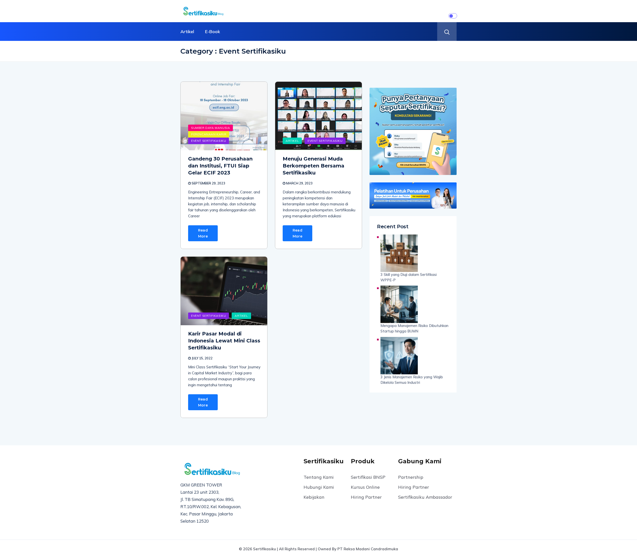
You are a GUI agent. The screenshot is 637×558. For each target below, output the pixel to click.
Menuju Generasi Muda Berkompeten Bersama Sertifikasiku (313, 166)
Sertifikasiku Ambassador (425, 497)
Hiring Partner (366, 497)
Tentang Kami (319, 477)
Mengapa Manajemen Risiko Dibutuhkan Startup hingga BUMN (414, 328)
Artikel (187, 31)
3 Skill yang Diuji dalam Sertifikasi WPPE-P (408, 277)
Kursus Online (365, 487)
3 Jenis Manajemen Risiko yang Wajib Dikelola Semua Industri (411, 380)
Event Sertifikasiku (208, 141)
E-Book (212, 31)
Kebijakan (314, 497)
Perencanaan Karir (208, 134)
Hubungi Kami (319, 487)
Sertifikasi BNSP (368, 477)
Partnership (410, 477)
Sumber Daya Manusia (210, 128)
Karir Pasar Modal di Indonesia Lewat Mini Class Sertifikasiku (224, 341)
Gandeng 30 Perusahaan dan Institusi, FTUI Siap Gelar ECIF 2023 (220, 166)
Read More (203, 233)
